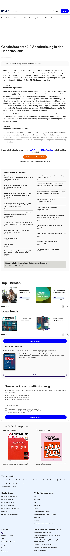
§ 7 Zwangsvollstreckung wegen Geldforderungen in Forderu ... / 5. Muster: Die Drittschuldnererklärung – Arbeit (17, 204)
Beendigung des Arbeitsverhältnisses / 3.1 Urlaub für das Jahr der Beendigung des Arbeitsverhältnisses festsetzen (18, 177)
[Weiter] (67, 306)
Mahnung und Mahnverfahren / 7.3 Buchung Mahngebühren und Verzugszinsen (51, 192)
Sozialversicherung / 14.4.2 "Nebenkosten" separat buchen (51, 234)
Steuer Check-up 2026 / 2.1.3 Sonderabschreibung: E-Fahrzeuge (16, 231)
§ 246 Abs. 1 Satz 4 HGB (32, 70)
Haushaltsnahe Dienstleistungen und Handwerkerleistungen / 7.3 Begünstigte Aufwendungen (17, 214)
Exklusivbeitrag (25, 298)
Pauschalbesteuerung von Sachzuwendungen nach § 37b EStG (51, 176)
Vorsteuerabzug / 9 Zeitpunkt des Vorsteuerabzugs (47, 208)
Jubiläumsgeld (8, 244)
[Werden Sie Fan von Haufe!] (2, 533)
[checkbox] (6, 409)
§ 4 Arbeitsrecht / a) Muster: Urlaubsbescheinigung (46, 200)
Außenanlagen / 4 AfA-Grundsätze (48, 249)
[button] (65, 11)
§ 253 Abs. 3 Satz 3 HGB (25, 80)
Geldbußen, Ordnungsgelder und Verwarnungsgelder (47, 242)
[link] (4, 18)
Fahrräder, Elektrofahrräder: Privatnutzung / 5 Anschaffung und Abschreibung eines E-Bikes (18, 223)
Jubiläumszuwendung (10, 238)
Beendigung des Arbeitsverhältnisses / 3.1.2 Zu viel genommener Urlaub (17, 186)
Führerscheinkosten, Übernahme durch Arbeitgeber (49, 226)
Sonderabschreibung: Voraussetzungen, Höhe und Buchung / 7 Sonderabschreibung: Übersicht (18, 252)
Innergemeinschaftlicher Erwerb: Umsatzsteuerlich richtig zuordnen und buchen (50, 184)
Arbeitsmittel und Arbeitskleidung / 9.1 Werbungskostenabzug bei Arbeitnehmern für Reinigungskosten (18, 195)
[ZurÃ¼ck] (63, 306)
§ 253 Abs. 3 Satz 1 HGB (38, 77)
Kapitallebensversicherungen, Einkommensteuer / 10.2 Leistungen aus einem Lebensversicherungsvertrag (50, 217)
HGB (14, 94)
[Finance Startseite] (5, 11)
